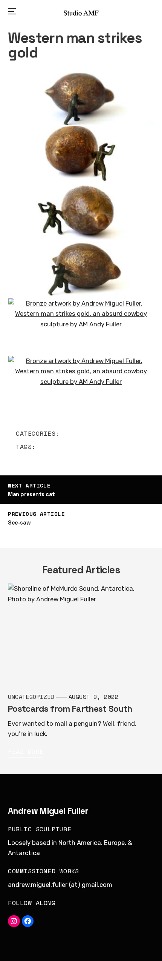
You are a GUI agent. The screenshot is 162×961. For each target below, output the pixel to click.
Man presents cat (31, 494)
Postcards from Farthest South (70, 709)
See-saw (19, 522)
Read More (25, 751)
